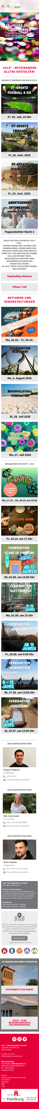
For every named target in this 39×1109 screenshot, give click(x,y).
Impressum (5, 1082)
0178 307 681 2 (11, 776)
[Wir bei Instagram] (19, 1039)
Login (3, 1086)
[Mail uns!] (14, 1039)
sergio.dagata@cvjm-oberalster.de (18, 780)
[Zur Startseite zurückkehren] (17, 4)
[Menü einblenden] (2, 6)
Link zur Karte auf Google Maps (19, 933)
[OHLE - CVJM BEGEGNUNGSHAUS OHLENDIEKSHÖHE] (19, 1006)
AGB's (3, 1084)
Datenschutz (5, 1080)
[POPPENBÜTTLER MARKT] (19, 975)
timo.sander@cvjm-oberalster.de (18, 872)
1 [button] (10, 61)
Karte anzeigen (19, 938)
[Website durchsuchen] (8, 6)
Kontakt (4, 1075)
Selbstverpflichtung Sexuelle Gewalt (13, 1078)
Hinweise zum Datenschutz (26, 931)
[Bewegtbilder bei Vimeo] (25, 1039)
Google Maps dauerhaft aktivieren (20, 942)
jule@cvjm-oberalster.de (14, 1056)
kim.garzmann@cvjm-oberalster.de (18, 826)
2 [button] (29, 61)
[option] (19, 30)
